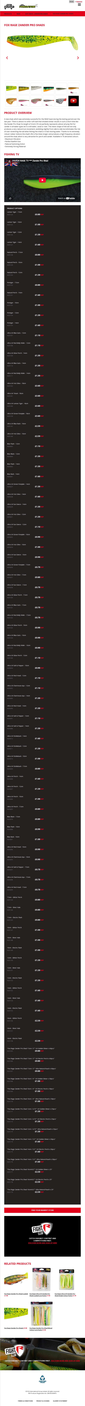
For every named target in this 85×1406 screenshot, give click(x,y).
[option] (42, 42)
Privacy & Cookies (42, 1401)
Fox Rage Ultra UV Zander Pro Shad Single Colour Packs (65, 1295)
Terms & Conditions (25, 1401)
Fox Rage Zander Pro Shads (13, 1328)
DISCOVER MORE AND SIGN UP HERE (42, 1243)
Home (72, 1)
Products (8, 14)
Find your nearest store (42, 1210)
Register (79, 1)
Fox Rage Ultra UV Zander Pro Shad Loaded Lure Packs (40, 1295)
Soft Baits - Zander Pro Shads (36, 14)
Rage (6, 5)
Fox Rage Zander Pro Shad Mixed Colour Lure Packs (41, 1329)
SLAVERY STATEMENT (60, 1401)
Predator (22, 5)
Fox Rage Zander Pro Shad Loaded (16, 1294)
